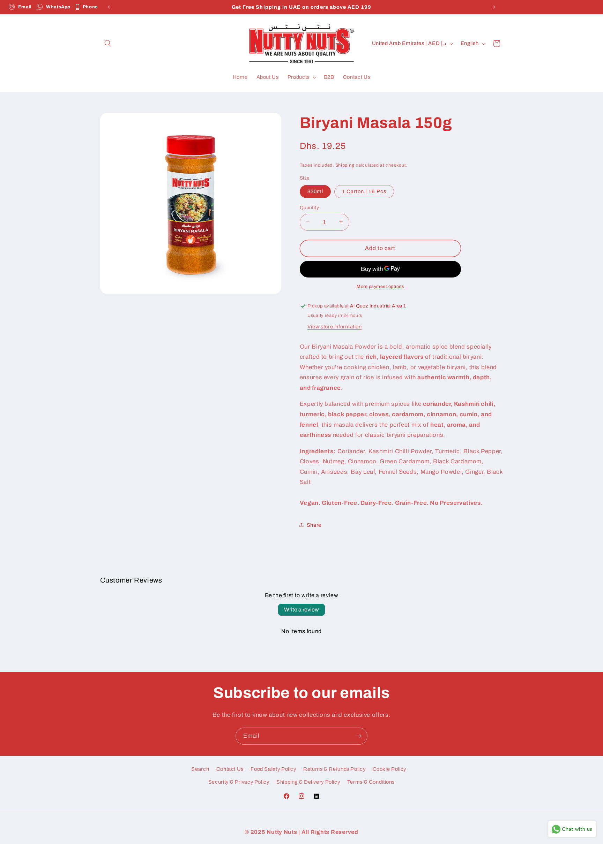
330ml (315, 191)
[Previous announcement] (108, 7)
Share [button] (314, 524)
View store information (334, 326)
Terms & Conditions (371, 782)
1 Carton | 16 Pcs (364, 191)
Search (200, 769)
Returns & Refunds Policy (334, 769)
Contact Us (230, 769)
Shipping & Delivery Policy (308, 782)
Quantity (309, 207)
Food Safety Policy (273, 769)
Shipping (345, 165)
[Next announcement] (494, 7)
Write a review (301, 610)
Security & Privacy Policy (238, 782)
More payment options (380, 286)
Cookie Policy (389, 769)
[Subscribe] (359, 736)
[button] (108, 44)
